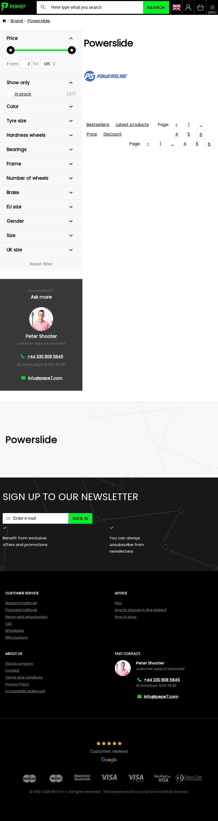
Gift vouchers (16, 637)
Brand (16, 21)
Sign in (80, 518)
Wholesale (14, 630)
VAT (8, 623)
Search (156, 7)
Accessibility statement (25, 691)
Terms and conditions (24, 677)
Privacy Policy (17, 684)
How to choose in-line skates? (141, 609)
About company (19, 663)
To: (36, 64)
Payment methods (21, 609)
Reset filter (41, 264)
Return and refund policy (26, 616)
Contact (12, 670)
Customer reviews (109, 751)
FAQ (118, 602)
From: (13, 64)
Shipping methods (21, 602)
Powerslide (38, 21)
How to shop (125, 616)
